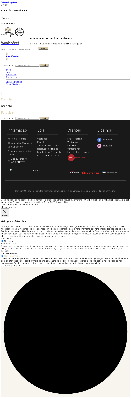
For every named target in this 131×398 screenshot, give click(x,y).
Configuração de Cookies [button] (13, 204)
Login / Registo (74, 139)
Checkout (72, 145)
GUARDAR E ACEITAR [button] (11, 266)
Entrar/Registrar (9, 2)
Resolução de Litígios (47, 149)
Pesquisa (44, 65)
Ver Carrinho (73, 142)
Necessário (9, 241)
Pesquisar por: (8, 118)
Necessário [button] (6, 238)
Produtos (41, 142)
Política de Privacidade (48, 155)
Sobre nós (42, 139)
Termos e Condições (47, 145)
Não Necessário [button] (9, 253)
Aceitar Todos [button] (33, 204)
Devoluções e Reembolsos (50, 152)
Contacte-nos (73, 149)
